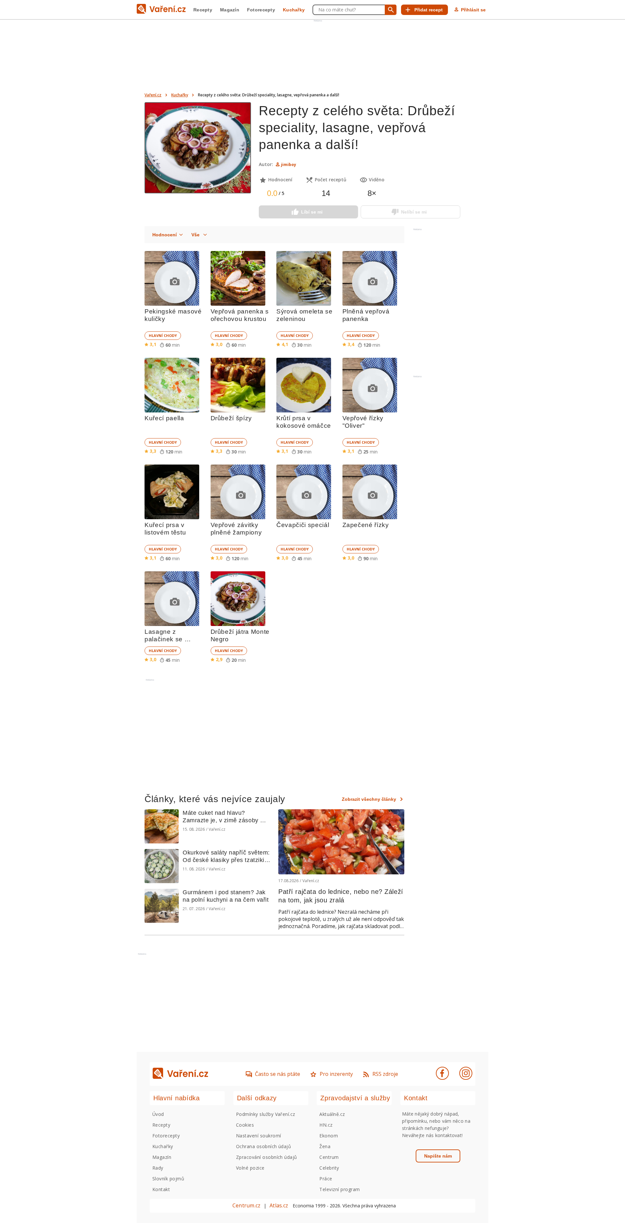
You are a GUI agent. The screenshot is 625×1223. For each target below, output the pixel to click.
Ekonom (328, 1136)
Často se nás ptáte (277, 1073)
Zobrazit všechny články (369, 799)
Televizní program (339, 1189)
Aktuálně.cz (332, 1114)
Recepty (202, 9)
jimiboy (288, 164)
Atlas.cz (279, 1205)
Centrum (329, 1157)
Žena (324, 1146)
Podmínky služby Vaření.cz (265, 1114)
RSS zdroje (385, 1073)
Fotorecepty (261, 9)
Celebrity (329, 1168)
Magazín (229, 9)
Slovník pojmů (168, 1178)
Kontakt (161, 1189)
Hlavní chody (163, 335)
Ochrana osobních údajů (263, 1146)
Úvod (158, 1114)
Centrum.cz (246, 1205)
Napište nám (438, 1156)
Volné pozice (250, 1168)
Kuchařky (294, 9)
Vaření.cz (153, 95)
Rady (157, 1168)
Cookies (245, 1125)
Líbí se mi (312, 212)
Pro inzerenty (336, 1073)
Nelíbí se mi (414, 212)
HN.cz (325, 1125)
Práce (325, 1178)
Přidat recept (428, 9)
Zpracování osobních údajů (266, 1157)
